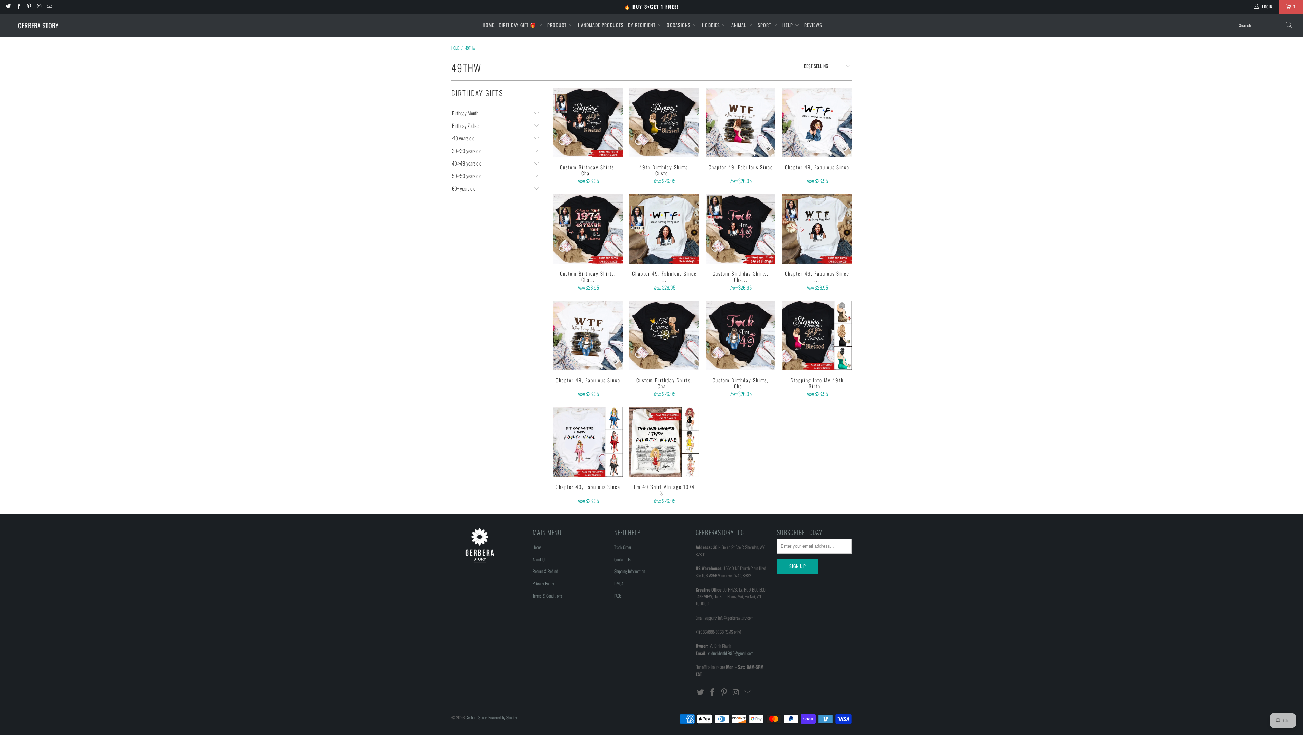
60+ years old (463, 188)
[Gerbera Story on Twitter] (8, 6)
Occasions (679, 24)
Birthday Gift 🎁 (518, 24)
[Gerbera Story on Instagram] (39, 6)
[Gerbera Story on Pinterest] (29, 6)
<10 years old (463, 138)
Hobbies (711, 24)
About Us (539, 559)
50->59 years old (466, 175)
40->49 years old (466, 163)
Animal (739, 24)
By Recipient (642, 24)
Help (788, 24)
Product (557, 24)
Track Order (622, 547)
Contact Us (622, 559)
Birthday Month (465, 113)
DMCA (618, 583)
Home (488, 24)
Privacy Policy (543, 583)
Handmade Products (601, 24)
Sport (765, 24)
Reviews (813, 24)
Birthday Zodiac (465, 125)
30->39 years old (466, 150)
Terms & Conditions (547, 595)
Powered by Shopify (502, 717)
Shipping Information (629, 571)
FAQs (618, 595)
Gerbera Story (476, 717)
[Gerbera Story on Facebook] (18, 6)
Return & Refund (545, 571)
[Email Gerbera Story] (49, 6)
